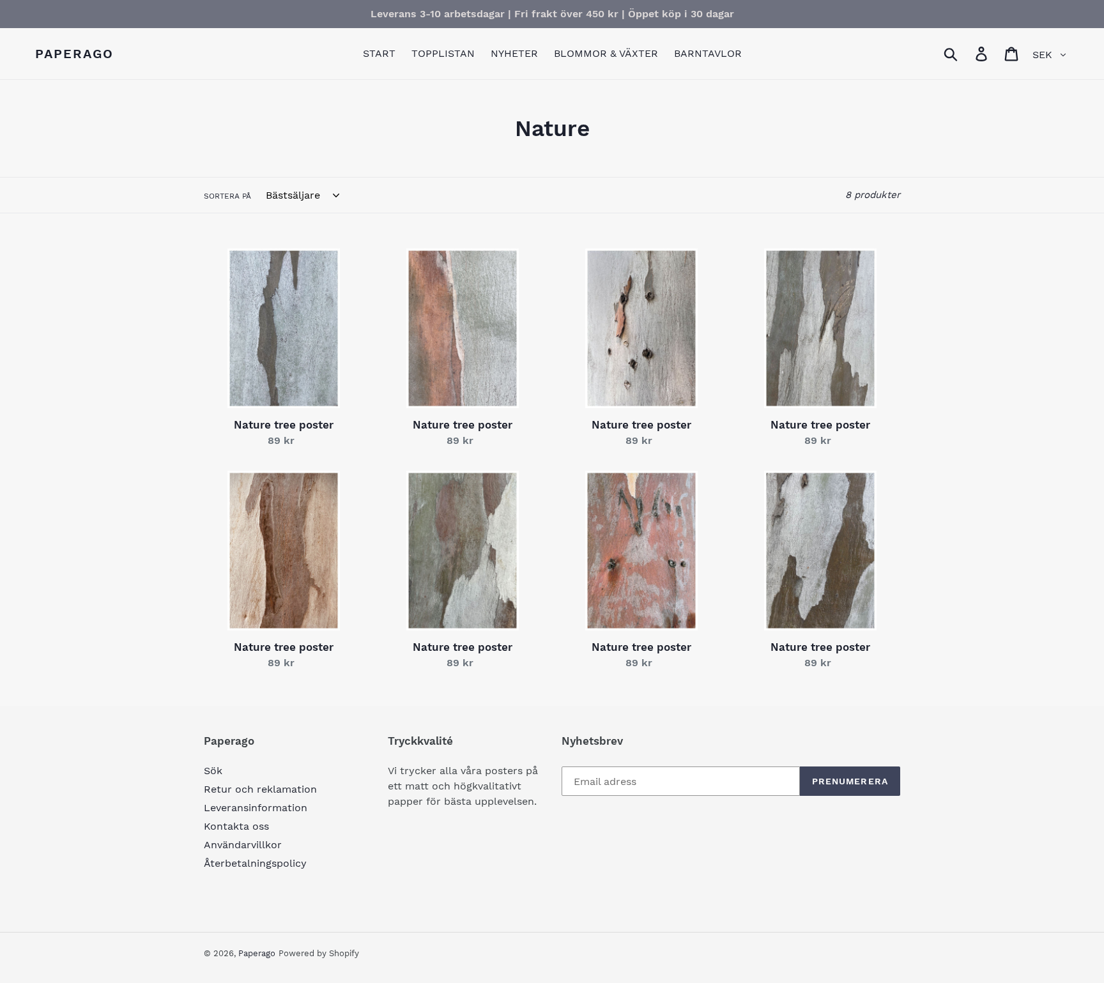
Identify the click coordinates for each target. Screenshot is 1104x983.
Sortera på (227, 196)
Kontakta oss (236, 826)
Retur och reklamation (260, 789)
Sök (213, 771)
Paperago (74, 53)
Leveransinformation (255, 808)
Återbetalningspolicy (255, 863)
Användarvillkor (243, 845)
